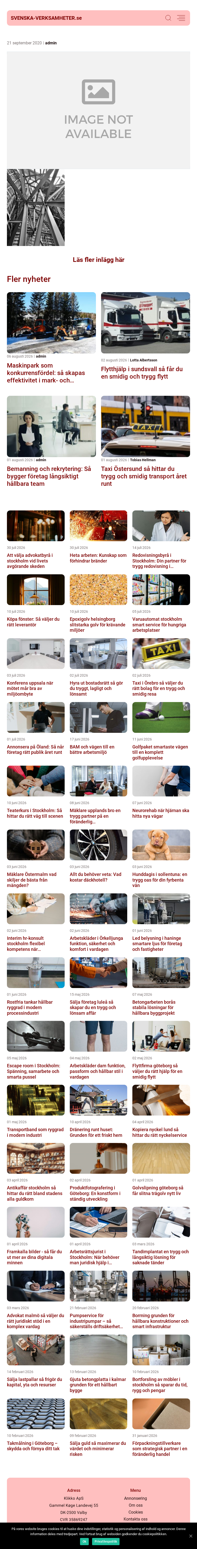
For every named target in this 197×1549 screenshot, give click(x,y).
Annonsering (135, 1498)
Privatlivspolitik (106, 1541)
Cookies (136, 1512)
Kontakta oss (135, 1519)
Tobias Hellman (143, 460)
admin (51, 43)
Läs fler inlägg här (98, 259)
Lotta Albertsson (143, 360)
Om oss (136, 1505)
